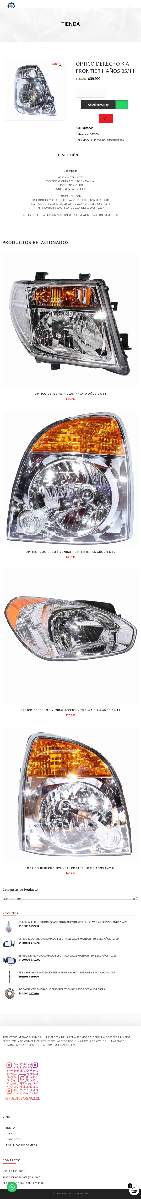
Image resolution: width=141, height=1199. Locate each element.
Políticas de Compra (21, 1145)
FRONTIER (113, 140)
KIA (122, 140)
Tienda (11, 1133)
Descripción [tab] (68, 155)
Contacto (13, 1139)
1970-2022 (100, 140)
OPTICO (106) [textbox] (69, 899)
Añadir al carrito (98, 104)
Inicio (10, 1127)
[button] (60, 65)
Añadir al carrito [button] (70, 398)
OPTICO (94, 134)
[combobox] (70, 897)
